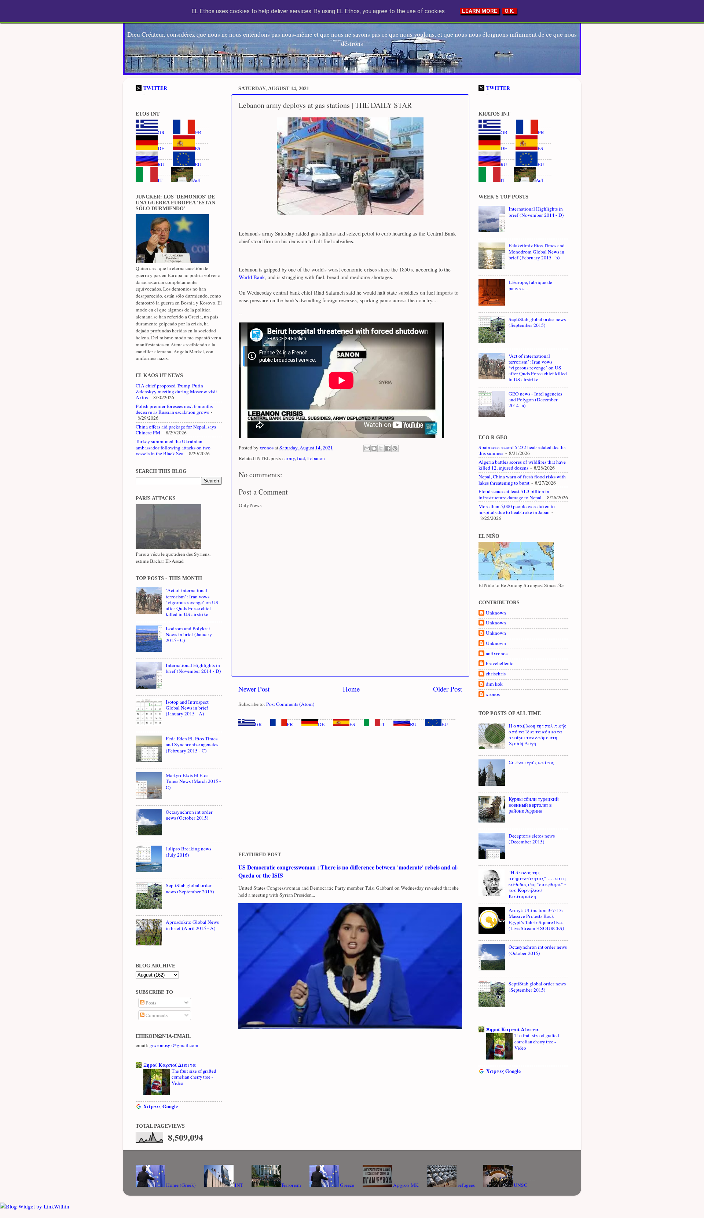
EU (444, 724)
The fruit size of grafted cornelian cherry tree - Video (194, 1077)
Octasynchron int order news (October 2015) (189, 815)
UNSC (520, 1185)
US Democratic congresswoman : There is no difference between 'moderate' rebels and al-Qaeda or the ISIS (348, 871)
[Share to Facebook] (388, 448)
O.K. (509, 11)
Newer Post (254, 688)
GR (258, 724)
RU (413, 724)
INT (238, 1185)
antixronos (496, 653)
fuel (301, 458)
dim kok (494, 684)
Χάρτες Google (160, 1106)
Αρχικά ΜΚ (405, 1185)
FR (290, 724)
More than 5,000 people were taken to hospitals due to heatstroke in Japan (516, 509)
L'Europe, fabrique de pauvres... (530, 285)
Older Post (447, 688)
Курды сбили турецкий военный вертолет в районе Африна (534, 805)
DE (321, 724)
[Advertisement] (350, 789)
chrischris (496, 674)
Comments (156, 1015)
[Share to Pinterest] (395, 448)
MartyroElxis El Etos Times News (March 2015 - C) (193, 781)
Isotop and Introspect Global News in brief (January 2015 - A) (187, 708)
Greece (346, 1185)
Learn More (479, 11)
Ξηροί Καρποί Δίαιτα (169, 1065)
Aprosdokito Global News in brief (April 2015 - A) (192, 925)
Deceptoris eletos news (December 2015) (532, 838)
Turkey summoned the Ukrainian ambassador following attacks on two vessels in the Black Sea (173, 447)
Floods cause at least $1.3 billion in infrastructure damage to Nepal (513, 494)
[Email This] (367, 448)
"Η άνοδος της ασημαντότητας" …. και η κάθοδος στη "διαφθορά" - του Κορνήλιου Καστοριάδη (537, 884)
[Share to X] (381, 448)
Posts (150, 1002)
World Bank (252, 277)
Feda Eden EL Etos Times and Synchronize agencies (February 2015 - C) (192, 744)
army (290, 458)
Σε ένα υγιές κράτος (531, 762)
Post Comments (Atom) (290, 704)
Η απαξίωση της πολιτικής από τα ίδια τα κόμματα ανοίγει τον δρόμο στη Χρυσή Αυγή (537, 734)
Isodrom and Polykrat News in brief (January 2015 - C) (189, 634)
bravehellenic (499, 663)
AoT (197, 180)
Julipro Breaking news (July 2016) (188, 851)
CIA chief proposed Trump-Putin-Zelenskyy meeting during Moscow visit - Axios (178, 391)
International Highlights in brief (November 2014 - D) (193, 668)
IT (382, 724)
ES (352, 724)
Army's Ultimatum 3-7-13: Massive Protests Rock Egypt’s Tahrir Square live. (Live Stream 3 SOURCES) (536, 919)
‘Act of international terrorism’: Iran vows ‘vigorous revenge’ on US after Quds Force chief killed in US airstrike (192, 602)
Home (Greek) (180, 1185)
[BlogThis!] (374, 448)
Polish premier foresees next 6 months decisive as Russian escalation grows (174, 409)
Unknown (496, 613)
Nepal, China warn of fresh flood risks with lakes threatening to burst (522, 479)
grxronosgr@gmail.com (174, 1045)
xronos (493, 694)
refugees (465, 1185)
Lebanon (316, 458)
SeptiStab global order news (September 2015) (190, 888)
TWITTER (155, 88)
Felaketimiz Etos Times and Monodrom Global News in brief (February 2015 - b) (537, 251)
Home (351, 688)
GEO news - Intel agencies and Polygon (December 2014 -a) (535, 399)
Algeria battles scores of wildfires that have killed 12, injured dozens (522, 465)
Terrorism (291, 1185)
